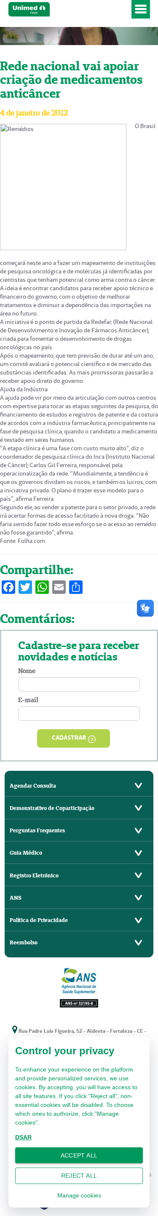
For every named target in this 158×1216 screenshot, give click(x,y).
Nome (26, 671)
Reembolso (23, 942)
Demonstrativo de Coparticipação (52, 808)
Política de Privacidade (39, 920)
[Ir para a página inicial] (68, 9)
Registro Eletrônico (34, 875)
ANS (15, 897)
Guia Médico (26, 852)
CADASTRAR (69, 737)
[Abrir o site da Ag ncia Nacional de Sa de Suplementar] (79, 987)
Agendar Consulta (33, 785)
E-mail (28, 700)
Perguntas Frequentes (37, 830)
